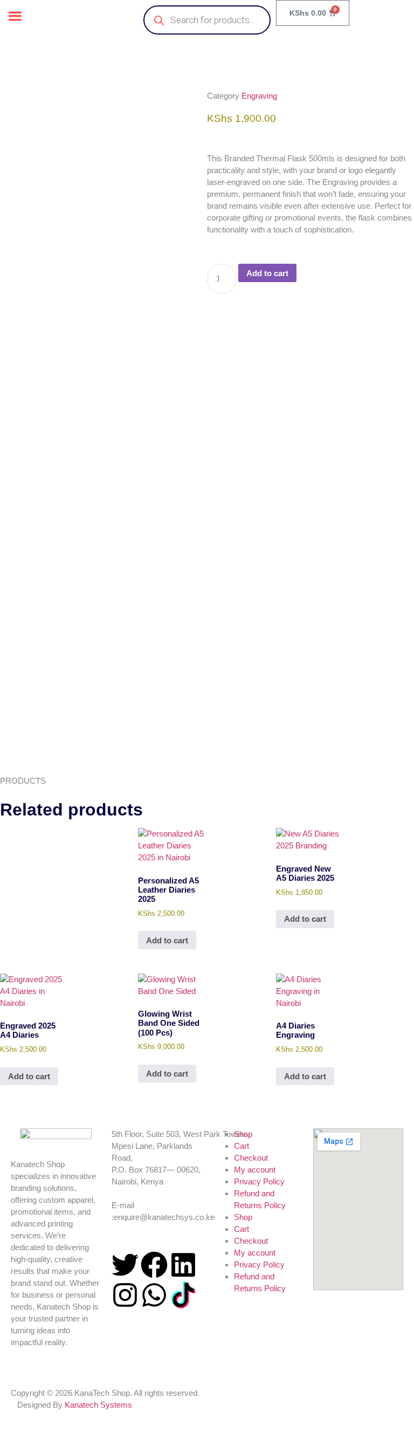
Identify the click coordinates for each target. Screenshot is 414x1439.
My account (254, 1169)
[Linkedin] (183, 1264)
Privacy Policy (259, 1181)
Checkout (251, 1157)
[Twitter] (125, 1264)
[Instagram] (125, 1295)
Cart (241, 1145)
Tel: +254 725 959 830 (150, 1193)
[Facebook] (154, 1264)
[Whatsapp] (154, 1295)
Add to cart (267, 273)
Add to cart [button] (167, 940)
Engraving (259, 95)
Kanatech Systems (98, 1404)
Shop (243, 1134)
